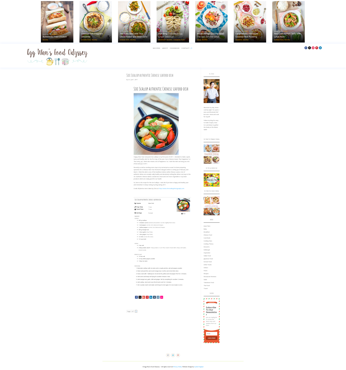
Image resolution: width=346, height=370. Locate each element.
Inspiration (207, 253)
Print (184, 213)
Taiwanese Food (179, 40)
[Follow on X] (309, 47)
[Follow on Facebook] (305, 47)
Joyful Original (198, 367)
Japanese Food (208, 259)
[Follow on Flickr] (161, 297)
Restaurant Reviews (210, 276)
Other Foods (208, 265)
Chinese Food (86, 40)
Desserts (239, 40)
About (165, 48)
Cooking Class (208, 241)
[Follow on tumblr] (154, 297)
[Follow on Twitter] (140, 297)
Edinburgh (207, 250)
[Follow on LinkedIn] (320, 47)
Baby (205, 229)
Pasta (205, 270)
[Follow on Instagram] (313, 47)
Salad (199, 40)
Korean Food (208, 262)
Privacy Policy (177, 367)
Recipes (45, 40)
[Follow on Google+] (143, 297)
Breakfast (162, 40)
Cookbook (175, 48)
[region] (173, 22)
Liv (129, 79)
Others (206, 267)
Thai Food (207, 285)
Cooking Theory (208, 244)
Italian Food (207, 256)
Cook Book (207, 238)
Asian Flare (207, 226)
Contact (186, 48)
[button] (57, 22)
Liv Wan (54, 34)
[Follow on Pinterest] (316, 47)
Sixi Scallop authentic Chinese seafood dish (149, 75)
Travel (206, 288)
